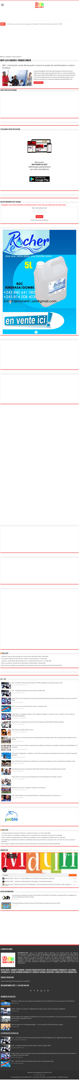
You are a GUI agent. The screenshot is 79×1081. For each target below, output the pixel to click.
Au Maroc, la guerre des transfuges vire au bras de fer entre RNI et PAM (21, 656)
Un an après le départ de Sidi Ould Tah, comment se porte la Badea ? (20, 658)
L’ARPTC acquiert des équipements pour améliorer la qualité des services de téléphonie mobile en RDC (29, 837)
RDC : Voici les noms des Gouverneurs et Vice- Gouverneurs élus (29, 706)
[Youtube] (41, 990)
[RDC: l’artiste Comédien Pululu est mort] (6, 732)
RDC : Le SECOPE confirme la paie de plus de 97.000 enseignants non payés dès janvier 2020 (37, 683)
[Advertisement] (39, 14)
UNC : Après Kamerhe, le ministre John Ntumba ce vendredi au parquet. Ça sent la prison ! (36, 795)
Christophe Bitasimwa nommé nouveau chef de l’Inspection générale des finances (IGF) (36, 903)
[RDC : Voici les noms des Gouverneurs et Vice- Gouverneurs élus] (6, 709)
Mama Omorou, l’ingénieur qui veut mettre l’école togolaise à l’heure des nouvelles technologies (27, 665)
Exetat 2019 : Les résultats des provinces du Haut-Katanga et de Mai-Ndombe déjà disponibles (38, 722)
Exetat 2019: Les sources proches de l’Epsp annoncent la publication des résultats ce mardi (37, 777)
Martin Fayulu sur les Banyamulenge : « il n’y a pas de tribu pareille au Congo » (37, 1024)
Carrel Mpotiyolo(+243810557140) (42, 1072)
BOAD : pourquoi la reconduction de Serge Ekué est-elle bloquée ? (19, 663)
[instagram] (44, 990)
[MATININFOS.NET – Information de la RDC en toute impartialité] (39, 4)
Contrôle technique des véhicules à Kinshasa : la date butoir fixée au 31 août (22, 833)
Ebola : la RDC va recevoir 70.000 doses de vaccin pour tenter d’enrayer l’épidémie (38, 1009)
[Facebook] (34, 990)
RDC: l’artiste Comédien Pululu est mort (22, 730)
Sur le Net (5, 653)
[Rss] (30, 990)
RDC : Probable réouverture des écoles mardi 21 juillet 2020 (28, 690)
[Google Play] (48, 990)
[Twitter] (37, 990)
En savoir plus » (38, 82)
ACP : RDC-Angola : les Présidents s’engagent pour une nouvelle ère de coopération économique (27, 835)
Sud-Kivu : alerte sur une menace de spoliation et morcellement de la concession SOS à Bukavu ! (43, 1001)
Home (3, 56)
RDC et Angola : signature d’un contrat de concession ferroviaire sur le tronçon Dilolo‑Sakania (27, 843)
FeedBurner (45, 220)
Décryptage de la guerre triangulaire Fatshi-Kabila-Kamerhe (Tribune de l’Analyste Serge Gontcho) (39, 769)
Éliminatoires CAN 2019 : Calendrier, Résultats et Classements (28, 787)
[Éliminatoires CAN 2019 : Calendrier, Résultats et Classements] (6, 790)
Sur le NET (5, 830)
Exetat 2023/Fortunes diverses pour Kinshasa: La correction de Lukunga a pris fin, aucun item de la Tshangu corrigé (43, 761)
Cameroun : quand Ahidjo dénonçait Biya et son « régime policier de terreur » (22, 661)
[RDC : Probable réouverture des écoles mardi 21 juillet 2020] (6, 693)
